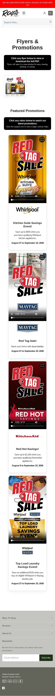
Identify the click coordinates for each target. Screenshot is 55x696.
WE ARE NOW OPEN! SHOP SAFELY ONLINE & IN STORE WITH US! (27, 4)
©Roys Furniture (8, 674)
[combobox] (27, 22)
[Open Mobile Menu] (50, 13)
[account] (44, 13)
